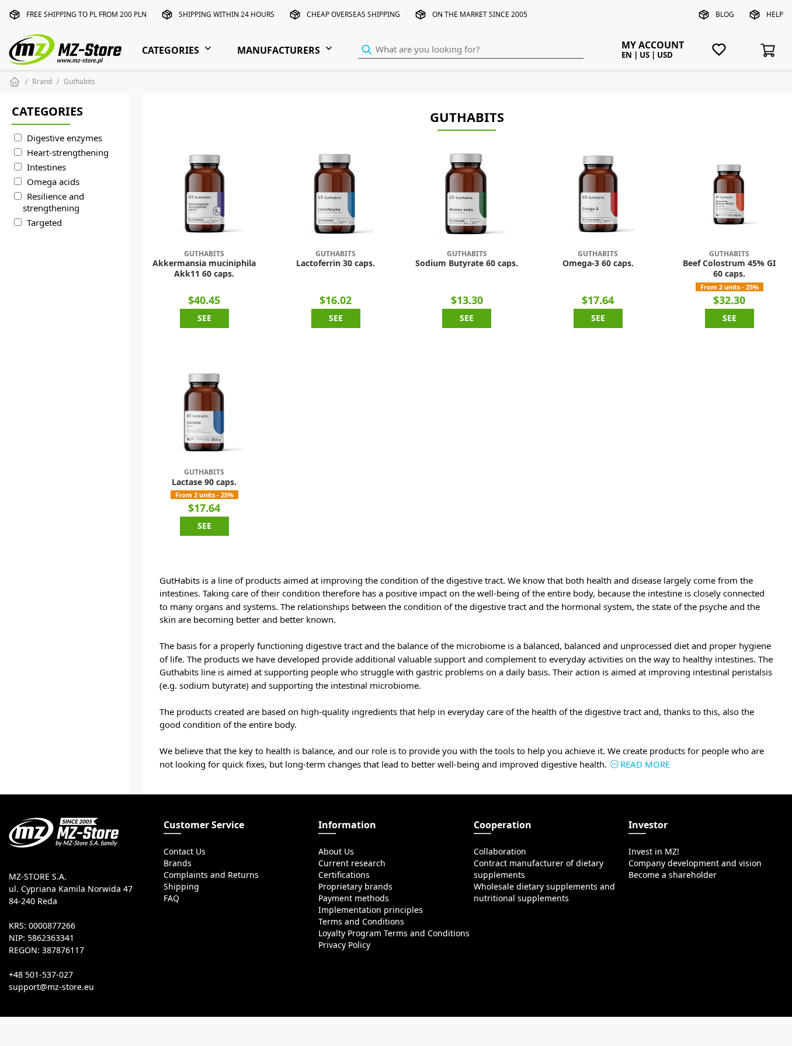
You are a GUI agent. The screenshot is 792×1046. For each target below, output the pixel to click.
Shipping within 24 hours (227, 14)
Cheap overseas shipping (353, 14)
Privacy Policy (344, 945)
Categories (170, 50)
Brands (178, 863)
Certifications (344, 875)
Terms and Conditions (361, 922)
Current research (351, 863)
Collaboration (500, 852)
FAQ (171, 898)
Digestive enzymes (64, 138)
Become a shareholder (672, 875)
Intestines (46, 167)
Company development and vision (695, 863)
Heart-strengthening (68, 152)
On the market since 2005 (479, 14)
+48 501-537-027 (41, 975)
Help (774, 14)
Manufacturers (278, 50)
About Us (336, 852)
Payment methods (353, 898)
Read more (645, 764)
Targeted (44, 222)
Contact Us (185, 852)
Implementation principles (370, 910)
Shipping (181, 887)
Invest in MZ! (653, 852)
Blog (724, 14)
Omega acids (53, 181)
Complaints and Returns (211, 875)
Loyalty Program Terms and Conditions (394, 933)
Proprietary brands (355, 887)
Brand (42, 81)
